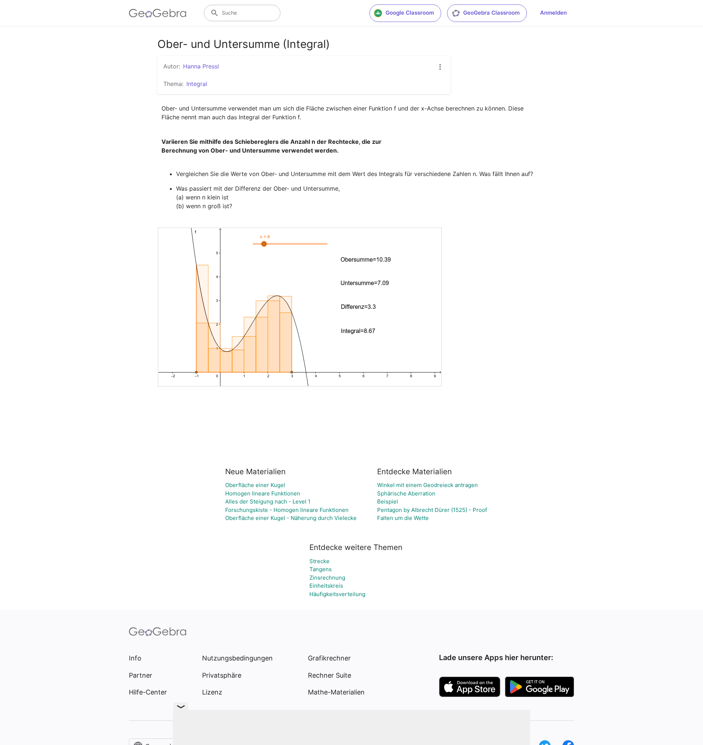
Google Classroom (410, 12)
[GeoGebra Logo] (157, 13)
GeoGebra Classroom (491, 12)
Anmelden (553, 12)
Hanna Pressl (201, 66)
